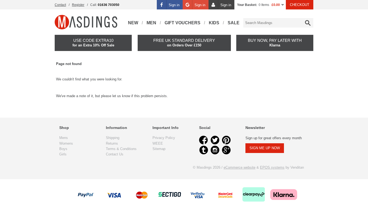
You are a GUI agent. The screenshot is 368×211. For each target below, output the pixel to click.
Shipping (112, 138)
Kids (214, 23)
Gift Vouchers (182, 23)
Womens (66, 143)
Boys (63, 149)
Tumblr (203, 150)
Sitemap (158, 149)
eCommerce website (239, 167)
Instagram (215, 150)
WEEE (157, 143)
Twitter (215, 140)
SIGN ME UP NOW (264, 148)
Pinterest (226, 140)
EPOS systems (272, 167)
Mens (63, 138)
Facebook (203, 140)
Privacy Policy (163, 138)
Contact (60, 5)
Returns (112, 143)
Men (151, 23)
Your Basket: (247, 5)
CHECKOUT (299, 5)
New (133, 23)
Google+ (226, 150)
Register (78, 5)
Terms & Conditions (121, 149)
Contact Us (114, 154)
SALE (233, 23)
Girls (63, 154)
